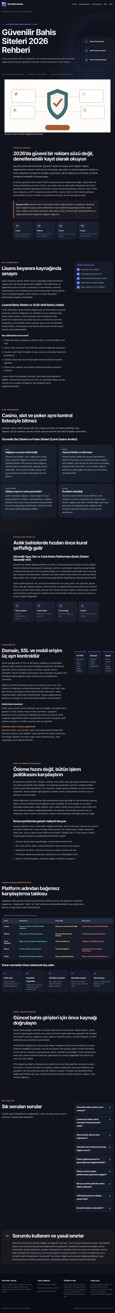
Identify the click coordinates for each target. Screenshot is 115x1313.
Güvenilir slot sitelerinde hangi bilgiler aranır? (91, 1148)
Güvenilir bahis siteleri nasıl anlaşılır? (90, 1109)
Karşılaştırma (97, 4)
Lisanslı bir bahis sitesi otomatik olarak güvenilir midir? (89, 1122)
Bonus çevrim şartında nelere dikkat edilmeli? (91, 1185)
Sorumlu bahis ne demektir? (90, 1208)
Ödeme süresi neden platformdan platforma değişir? (92, 1173)
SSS (105, 4)
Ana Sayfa (5, 11)
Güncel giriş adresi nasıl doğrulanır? (88, 1136)
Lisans (74, 4)
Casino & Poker (84, 4)
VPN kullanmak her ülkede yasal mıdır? (89, 1197)
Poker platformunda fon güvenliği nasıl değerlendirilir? (91, 1161)
